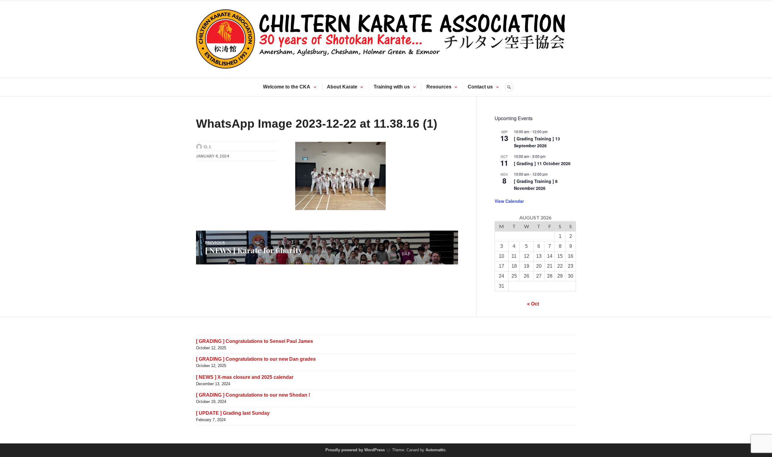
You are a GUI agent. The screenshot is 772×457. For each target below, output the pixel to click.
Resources (438, 86)
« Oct (533, 303)
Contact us (480, 86)
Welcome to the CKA (286, 86)
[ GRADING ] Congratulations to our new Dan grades (256, 359)
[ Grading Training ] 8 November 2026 (536, 184)
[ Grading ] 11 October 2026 (542, 163)
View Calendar (509, 201)
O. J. (207, 146)
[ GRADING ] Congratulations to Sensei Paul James (254, 341)
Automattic (436, 450)
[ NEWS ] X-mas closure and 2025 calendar (244, 377)
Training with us (392, 86)
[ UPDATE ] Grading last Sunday (233, 413)
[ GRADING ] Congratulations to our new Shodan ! (253, 395)
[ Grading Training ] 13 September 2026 (537, 142)
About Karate (342, 86)
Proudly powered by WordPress (355, 450)
